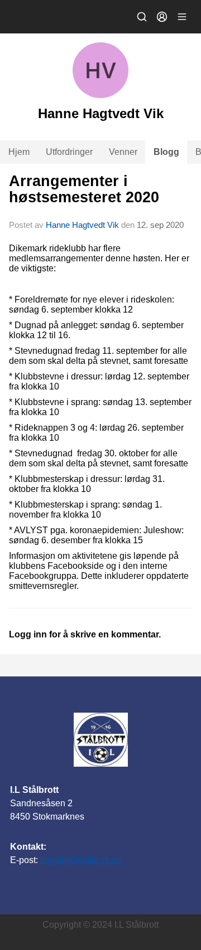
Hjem (19, 152)
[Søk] (142, 17)
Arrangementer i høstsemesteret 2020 (84, 189)
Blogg (166, 152)
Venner (123, 152)
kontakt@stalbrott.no (80, 860)
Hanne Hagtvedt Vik (82, 225)
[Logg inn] (162, 17)
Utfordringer (69, 152)
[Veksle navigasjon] (182, 17)
